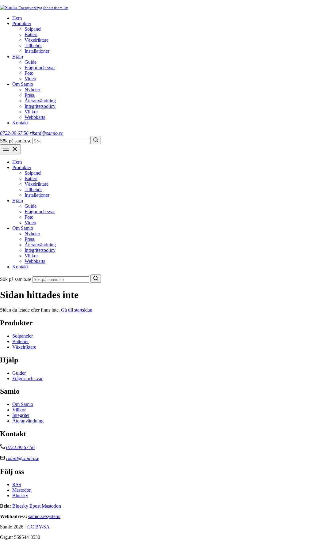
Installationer (37, 51)
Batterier (20, 341)
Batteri (31, 34)
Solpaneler (22, 336)
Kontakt (20, 122)
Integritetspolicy (40, 106)
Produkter (21, 23)
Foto (29, 73)
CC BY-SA (38, 526)
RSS (16, 484)
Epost (34, 506)
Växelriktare (36, 40)
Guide (30, 62)
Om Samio (22, 84)
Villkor (31, 111)
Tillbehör (33, 45)
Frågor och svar (40, 67)
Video (30, 78)
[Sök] (95, 140)
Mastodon (22, 490)
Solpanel (33, 29)
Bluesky (20, 495)
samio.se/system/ (44, 516)
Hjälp (17, 56)
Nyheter (32, 89)
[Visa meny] (10, 149)
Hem (17, 18)
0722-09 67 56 (14, 133)
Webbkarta (35, 117)
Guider (19, 373)
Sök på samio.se (15, 140)
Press (30, 95)
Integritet (20, 415)
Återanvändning (40, 100)
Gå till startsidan (76, 309)
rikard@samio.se (46, 133)
